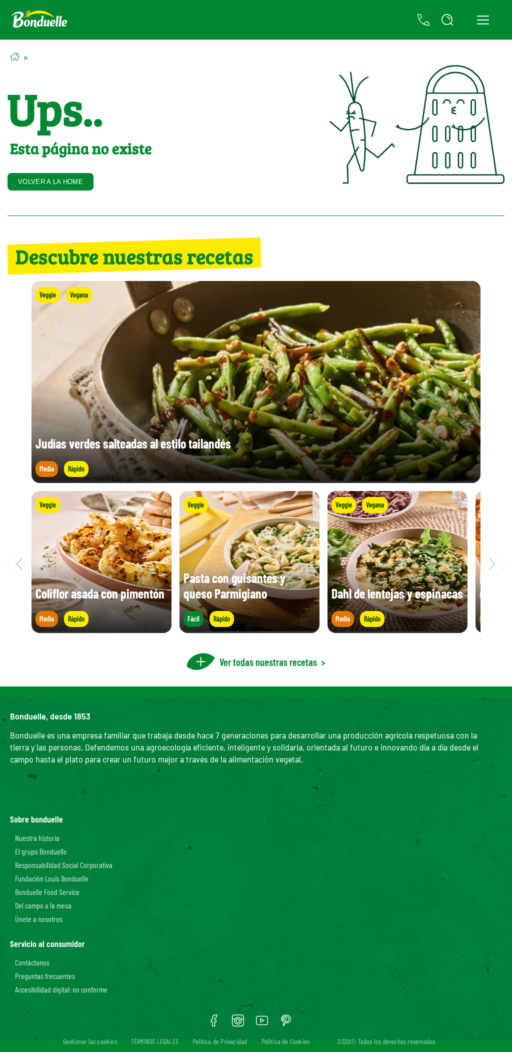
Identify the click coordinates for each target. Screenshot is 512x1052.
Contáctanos (32, 962)
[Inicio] (15, 57)
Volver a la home (50, 182)
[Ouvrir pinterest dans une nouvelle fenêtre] (286, 1024)
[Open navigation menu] (483, 20)
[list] (256, 564)
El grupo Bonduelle (41, 851)
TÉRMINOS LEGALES (154, 1041)
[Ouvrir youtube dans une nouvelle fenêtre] (262, 1024)
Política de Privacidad (219, 1041)
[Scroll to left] (20, 564)
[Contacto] (424, 20)
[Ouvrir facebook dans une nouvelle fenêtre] (214, 1024)
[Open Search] (448, 20)
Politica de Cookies (286, 1041)
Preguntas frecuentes (45, 975)
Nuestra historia (37, 837)
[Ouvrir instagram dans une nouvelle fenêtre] (238, 1024)
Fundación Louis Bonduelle (51, 878)
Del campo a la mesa (43, 905)
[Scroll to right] (492, 564)
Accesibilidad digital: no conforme (61, 989)
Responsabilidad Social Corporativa (63, 865)
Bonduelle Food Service (47, 891)
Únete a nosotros (38, 919)
